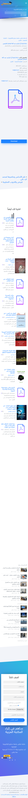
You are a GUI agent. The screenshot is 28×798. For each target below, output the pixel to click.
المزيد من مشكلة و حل (22, 603)
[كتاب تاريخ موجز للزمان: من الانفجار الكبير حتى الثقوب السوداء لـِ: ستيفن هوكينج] (22, 412)
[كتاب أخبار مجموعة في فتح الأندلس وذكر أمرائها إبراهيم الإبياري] (19, 242)
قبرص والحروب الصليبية (13, 182)
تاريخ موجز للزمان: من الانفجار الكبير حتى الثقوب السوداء (9, 407)
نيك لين (12, 355)
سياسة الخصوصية (15, 794)
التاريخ (20, 40)
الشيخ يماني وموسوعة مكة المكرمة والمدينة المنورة (8, 389)
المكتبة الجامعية (18, 61)
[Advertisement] (14, 125)
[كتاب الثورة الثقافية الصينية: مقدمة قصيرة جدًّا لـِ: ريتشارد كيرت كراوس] (21, 338)
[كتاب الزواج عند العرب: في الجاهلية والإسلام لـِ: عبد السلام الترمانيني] (21, 320)
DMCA (14, 797)
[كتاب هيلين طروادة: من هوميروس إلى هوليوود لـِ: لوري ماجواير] (21, 376)
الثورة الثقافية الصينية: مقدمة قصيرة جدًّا (8, 333)
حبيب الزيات (10, 265)
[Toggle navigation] (25, 3)
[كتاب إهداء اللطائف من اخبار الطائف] (19, 284)
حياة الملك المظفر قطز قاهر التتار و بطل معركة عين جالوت (8, 425)
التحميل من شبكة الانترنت (13, 703)
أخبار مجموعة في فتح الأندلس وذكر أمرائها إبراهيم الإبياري (8, 240)
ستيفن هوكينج (11, 411)
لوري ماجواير (11, 375)
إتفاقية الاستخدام (5, 794)
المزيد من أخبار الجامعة (22, 640)
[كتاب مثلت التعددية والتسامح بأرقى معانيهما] (19, 300)
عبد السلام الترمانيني (10, 317)
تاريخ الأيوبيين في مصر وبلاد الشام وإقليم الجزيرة (8, 219)
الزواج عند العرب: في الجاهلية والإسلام (10, 314)
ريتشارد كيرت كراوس (9, 336)
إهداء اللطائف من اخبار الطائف (8, 280)
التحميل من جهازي (13, 705)
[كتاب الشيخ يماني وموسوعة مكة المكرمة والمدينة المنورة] (21, 392)
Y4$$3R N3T (15, 70)
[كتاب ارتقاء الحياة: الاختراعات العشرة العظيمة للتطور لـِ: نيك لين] (21, 357)
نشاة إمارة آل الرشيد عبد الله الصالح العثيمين (15, 43)
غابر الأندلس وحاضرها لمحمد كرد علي (14, 178)
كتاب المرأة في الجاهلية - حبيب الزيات (9, 260)
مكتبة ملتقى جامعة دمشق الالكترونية (17, 38)
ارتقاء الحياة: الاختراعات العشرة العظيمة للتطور (9, 351)
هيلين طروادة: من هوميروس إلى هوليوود (9, 371)
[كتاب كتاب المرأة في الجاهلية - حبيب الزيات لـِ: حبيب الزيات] (20, 265)
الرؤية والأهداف (23, 794)
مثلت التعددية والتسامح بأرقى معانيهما (9, 297)
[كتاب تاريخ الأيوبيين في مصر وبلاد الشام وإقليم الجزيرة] (19, 222)
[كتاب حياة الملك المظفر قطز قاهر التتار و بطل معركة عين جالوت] (21, 428)
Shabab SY (11, 750)
